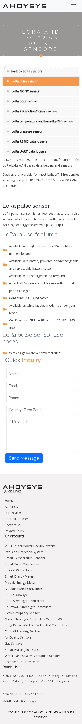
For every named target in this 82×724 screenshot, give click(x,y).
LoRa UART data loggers (28, 151)
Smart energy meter (19, 576)
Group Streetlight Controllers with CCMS (33, 619)
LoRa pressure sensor (26, 131)
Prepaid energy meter (20, 582)
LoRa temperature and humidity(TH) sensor (42, 121)
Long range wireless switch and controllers (36, 625)
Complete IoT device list (23, 662)
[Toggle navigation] (73, 6)
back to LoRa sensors (26, 71)
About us (11, 507)
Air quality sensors (18, 637)
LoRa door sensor (24, 101)
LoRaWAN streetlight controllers (28, 607)
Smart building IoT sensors (24, 650)
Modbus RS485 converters (24, 588)
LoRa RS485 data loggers (29, 141)
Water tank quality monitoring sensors (33, 656)
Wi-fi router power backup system (30, 546)
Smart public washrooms (23, 564)
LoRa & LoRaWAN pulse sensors (37, 68)
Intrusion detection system (24, 552)
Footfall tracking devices (23, 631)
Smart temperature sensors (25, 558)
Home (8, 63)
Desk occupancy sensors (23, 613)
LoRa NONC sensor (25, 91)
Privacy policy (14, 531)
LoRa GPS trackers (18, 570)
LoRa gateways (16, 595)
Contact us (13, 525)
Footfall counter (16, 519)
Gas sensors (14, 643)
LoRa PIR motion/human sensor (34, 111)
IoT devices (13, 513)
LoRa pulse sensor (24, 81)
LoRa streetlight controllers (24, 601)
